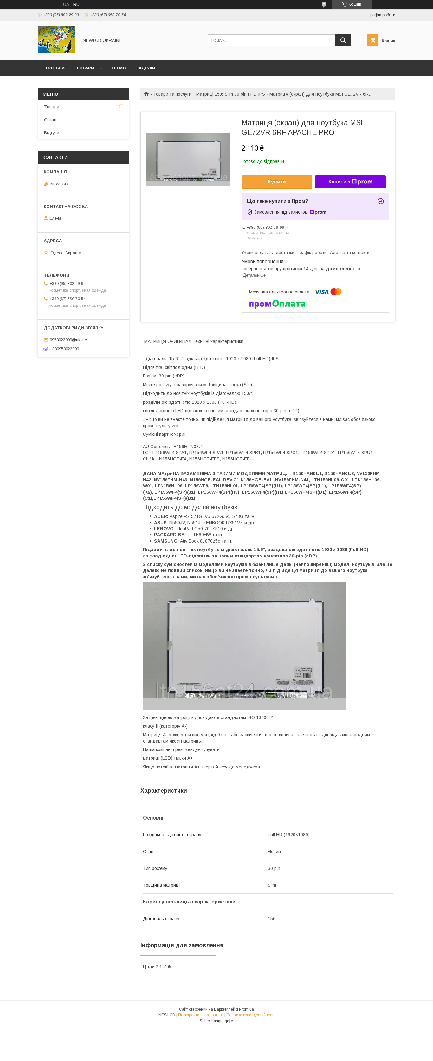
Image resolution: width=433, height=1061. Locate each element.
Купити (277, 181)
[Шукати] (343, 40)
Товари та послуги (172, 94)
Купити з (339, 181)
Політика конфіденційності (250, 1015)
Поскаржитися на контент (200, 1015)
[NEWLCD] (56, 51)
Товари (85, 68)
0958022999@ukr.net (69, 340)
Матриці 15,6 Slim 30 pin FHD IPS (230, 94)
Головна (54, 68)
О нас (119, 68)
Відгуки (146, 68)
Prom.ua (246, 1009)
